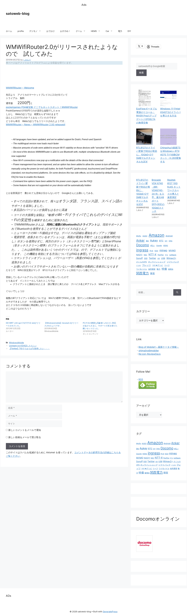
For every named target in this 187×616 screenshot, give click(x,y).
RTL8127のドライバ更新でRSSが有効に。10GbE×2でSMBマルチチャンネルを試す (146, 154)
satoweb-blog (17, 13)
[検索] (177, 292)
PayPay (161, 255)
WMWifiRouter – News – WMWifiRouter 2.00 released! (35, 124)
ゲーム (79, 31)
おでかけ (50, 31)
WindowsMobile (16, 342)
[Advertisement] (131, 17)
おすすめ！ (65, 31)
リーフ (167, 265)
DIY (129, 31)
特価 (164, 268)
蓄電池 (170, 269)
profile (21, 31)
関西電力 (142, 273)
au (147, 240)
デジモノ (33, 31)
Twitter (152, 258)
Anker (140, 240)
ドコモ (138, 265)
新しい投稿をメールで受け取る (24, 437)
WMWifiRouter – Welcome (20, 87)
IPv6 (151, 251)
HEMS (94, 31)
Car (107, 31)
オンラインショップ (156, 262)
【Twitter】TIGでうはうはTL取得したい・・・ (29, 348)
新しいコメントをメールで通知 (24, 430)
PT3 (166, 255)
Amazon (156, 235)
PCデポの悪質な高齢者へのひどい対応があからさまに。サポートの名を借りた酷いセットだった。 (100, 326)
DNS (170, 241)
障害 (152, 273)
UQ (158, 258)
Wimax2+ (171, 258)
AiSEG (145, 236)
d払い (152, 245)
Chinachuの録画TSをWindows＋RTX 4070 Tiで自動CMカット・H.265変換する (170, 154)
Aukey (154, 240)
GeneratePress (110, 611)
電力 (120, 31)
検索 (141, 72)
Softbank (172, 255)
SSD (145, 258)
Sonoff (139, 258)
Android (169, 236)
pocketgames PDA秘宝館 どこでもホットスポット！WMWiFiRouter (42, 107)
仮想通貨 (151, 269)
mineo (163, 250)
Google (159, 245)
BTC (161, 240)
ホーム (9, 31)
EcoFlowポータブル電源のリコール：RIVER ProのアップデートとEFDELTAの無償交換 (146, 115)
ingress (142, 250)
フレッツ (146, 265)
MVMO (172, 250)
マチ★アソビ (157, 265)
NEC (145, 255)
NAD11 (139, 255)
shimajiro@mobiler (149, 350)
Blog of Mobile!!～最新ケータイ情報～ (159, 347)
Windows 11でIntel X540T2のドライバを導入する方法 (170, 112)
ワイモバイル (141, 269)
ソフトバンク (173, 261)
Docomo (142, 245)
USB (163, 258)
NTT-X (152, 254)
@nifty (138, 236)
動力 (158, 269)
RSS (141, 379)
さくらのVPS (141, 262)
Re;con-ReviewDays (150, 354)
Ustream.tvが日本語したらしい (23, 345)
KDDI (156, 251)
